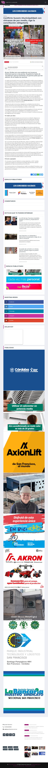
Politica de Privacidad (30, 765)
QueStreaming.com (36, 764)
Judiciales (27, 735)
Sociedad (27, 730)
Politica (26, 724)
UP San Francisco (12, 764)
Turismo (5, 747)
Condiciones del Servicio (18, 765)
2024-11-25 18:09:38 (13, 62)
